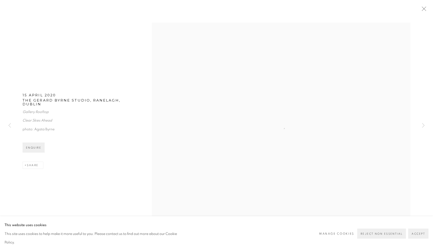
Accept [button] (418, 233)
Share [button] (32, 165)
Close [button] (422, 10)
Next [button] (423, 125)
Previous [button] (9, 125)
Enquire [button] (33, 147)
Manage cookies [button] (336, 233)
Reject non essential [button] (382, 233)
